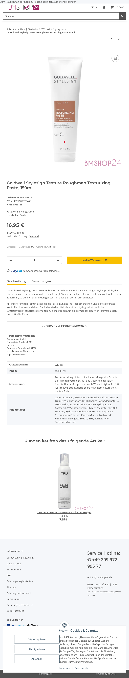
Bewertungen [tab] (41, 281)
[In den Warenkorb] (9, 50)
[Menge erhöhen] (58, 260)
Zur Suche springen (42, 1)
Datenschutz (82, 668)
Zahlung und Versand (19, 593)
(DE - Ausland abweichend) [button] (43, 246)
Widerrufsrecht (15, 610)
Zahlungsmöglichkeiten (20, 581)
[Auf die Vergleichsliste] (115, 58)
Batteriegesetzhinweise (20, 605)
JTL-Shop (112, 673)
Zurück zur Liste (17, 29)
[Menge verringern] (10, 260)
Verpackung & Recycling (20, 557)
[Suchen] (122, 16)
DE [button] (92, 7)
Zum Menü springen (64, 1)
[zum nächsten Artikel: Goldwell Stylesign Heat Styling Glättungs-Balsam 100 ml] (112, 39)
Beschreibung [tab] (16, 281)
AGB (9, 575)
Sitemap (11, 587)
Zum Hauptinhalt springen (15, 1)
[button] (104, 7)
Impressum (65, 668)
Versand (34, 236)
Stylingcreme (26, 211)
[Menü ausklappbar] (4, 6)
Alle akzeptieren (37, 639)
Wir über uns (14, 569)
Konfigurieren (37, 649)
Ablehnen (36, 658)
